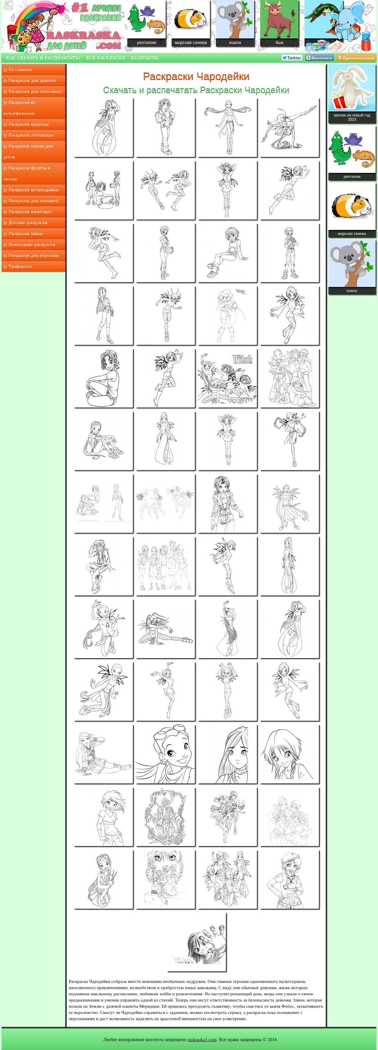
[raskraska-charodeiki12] (289, 252)
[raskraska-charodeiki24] (289, 440)
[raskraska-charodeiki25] (103, 503)
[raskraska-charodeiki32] (289, 565)
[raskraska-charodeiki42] (165, 753)
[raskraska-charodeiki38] (165, 691)
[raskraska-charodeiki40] (289, 691)
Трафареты (20, 266)
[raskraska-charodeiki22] (165, 440)
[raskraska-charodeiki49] (103, 879)
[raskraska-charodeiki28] (289, 503)
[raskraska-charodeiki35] (227, 628)
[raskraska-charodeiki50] (165, 879)
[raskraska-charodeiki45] (103, 816)
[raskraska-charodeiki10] (165, 252)
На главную (20, 69)
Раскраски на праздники (33, 189)
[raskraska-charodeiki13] (103, 315)
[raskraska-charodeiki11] (227, 252)
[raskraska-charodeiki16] (289, 315)
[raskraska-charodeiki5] (103, 190)
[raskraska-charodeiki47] (227, 816)
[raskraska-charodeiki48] (289, 816)
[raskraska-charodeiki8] (289, 190)
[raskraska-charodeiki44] (289, 753)
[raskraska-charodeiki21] (103, 440)
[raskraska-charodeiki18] (165, 378)
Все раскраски (106, 58)
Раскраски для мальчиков (35, 91)
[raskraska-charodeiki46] (165, 816)
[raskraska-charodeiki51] (227, 879)
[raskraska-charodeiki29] (103, 565)
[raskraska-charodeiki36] (289, 628)
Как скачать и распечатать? (43, 58)
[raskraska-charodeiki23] (227, 440)
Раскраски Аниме (26, 233)
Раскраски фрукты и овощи (26, 173)
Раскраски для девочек (32, 80)
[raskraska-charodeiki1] (103, 127)
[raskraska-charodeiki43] (227, 753)
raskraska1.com (202, 1039)
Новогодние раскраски (32, 244)
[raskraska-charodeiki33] (103, 628)
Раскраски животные (30, 211)
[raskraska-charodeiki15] (227, 315)
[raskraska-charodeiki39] (227, 691)
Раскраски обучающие (31, 135)
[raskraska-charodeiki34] (165, 628)
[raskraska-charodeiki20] (289, 378)
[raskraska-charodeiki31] (227, 565)
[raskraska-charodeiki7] (227, 190)
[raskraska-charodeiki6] (165, 190)
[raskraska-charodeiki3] (227, 127)
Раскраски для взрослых (34, 255)
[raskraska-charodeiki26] (165, 503)
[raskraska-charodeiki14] (165, 315)
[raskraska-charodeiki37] (103, 691)
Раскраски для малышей (33, 200)
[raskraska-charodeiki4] (289, 127)
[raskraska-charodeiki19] (227, 378)
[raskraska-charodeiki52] (289, 879)
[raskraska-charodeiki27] (227, 503)
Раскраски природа (28, 124)
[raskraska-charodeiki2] (165, 127)
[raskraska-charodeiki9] (103, 252)
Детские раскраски (28, 222)
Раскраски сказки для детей (28, 151)
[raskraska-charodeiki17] (103, 378)
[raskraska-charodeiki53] (196, 941)
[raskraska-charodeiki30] (165, 565)
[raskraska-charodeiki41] (103, 753)
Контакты (144, 58)
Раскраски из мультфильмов (19, 108)
